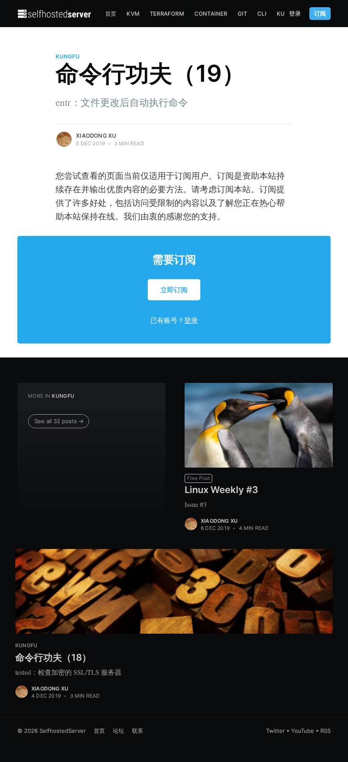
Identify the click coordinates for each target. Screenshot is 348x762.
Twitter (275, 730)
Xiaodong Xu (96, 135)
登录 (295, 14)
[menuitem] (110, 13)
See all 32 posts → (59, 421)
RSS (325, 730)
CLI (262, 13)
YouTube (302, 730)
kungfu (68, 56)
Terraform (167, 13)
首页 (110, 13)
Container (210, 13)
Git (242, 13)
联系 (137, 730)
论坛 (118, 730)
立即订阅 (174, 289)
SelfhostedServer (62, 730)
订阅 (320, 13)
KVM (133, 13)
